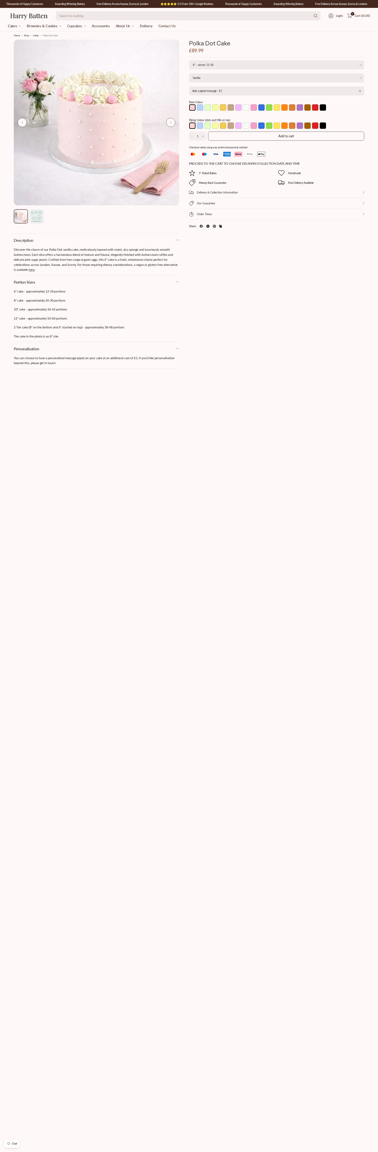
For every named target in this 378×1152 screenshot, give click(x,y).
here (32, 269)
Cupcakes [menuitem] (74, 26)
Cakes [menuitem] (12, 26)
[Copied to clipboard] (220, 226)
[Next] (170, 122)
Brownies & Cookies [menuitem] (42, 26)
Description (23, 240)
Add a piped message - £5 (207, 90)
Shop (26, 35)
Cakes (36, 35)
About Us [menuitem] (123, 26)
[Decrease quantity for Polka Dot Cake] (192, 136)
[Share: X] (207, 226)
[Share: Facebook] (201, 226)
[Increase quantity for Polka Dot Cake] (203, 136)
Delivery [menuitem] (146, 26)
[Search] (316, 15)
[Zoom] (171, 47)
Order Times (204, 214)
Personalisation (26, 348)
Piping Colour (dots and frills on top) (209, 120)
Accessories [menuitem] (101, 26)
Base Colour (196, 102)
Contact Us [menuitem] (167, 26)
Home (17, 35)
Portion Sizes (24, 282)
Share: (192, 226)
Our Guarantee (206, 203)
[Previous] (22, 122)
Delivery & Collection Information (217, 192)
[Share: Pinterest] (214, 226)
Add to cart (286, 136)
